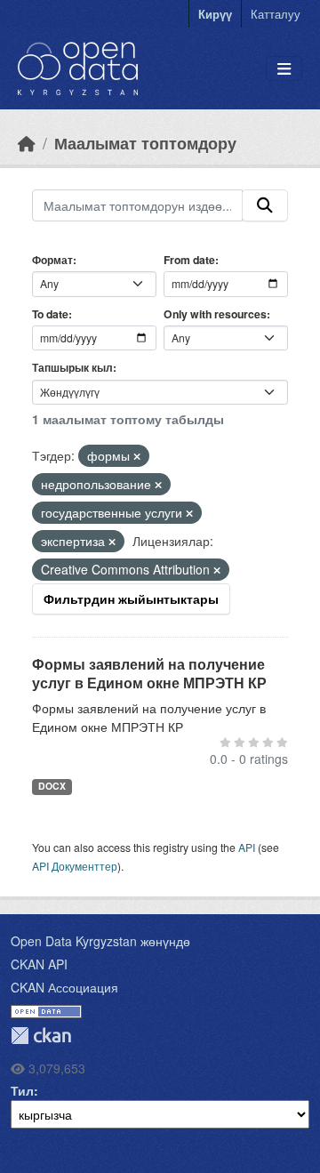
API (246, 847)
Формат (52, 260)
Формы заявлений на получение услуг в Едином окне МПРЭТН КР (149, 673)
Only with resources (215, 314)
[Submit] (265, 205)
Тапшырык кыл (72, 367)
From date (189, 260)
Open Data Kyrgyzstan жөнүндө (100, 941)
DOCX (52, 785)
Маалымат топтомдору (145, 143)
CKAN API (39, 964)
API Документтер (74, 865)
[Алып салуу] (136, 456)
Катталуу (275, 13)
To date (50, 314)
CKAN (41, 1035)
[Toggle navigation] (284, 69)
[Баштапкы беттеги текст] (27, 143)
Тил (22, 1090)
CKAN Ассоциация (64, 987)
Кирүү (215, 13)
